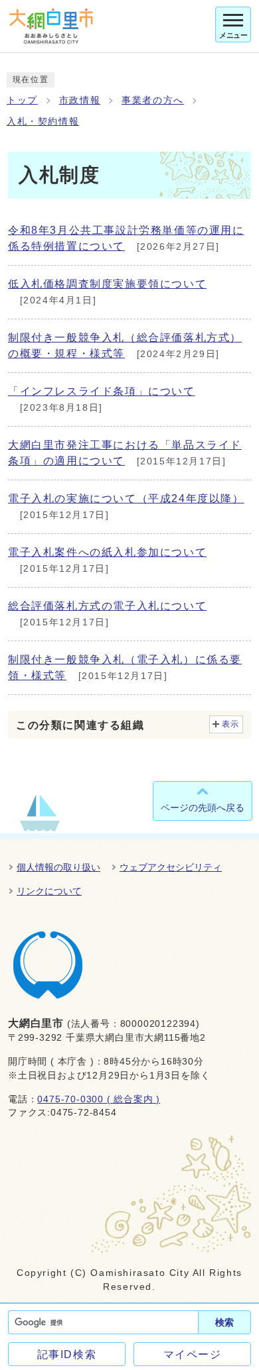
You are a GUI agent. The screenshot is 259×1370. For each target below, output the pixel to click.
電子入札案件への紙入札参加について (107, 552)
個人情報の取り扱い (58, 867)
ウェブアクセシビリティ (171, 867)
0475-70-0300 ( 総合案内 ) (98, 1099)
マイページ (192, 1354)
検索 (224, 1322)
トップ (22, 100)
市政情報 (79, 100)
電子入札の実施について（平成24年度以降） (126, 498)
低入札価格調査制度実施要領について (107, 284)
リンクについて (49, 891)
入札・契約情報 (43, 122)
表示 (231, 724)
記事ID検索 (67, 1354)
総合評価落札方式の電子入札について (107, 605)
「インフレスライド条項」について (101, 391)
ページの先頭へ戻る (202, 807)
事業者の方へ (153, 100)
